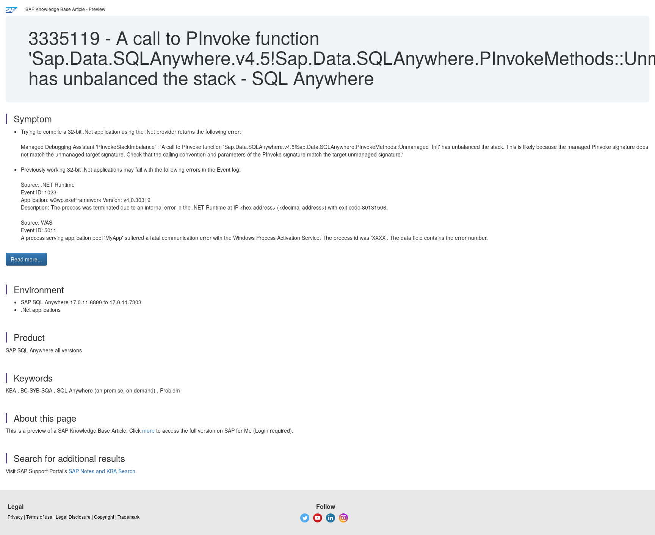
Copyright (104, 516)
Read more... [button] (26, 259)
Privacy (15, 516)
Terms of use (39, 516)
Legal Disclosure (73, 516)
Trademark (128, 516)
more (148, 430)
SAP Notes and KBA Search (102, 471)
